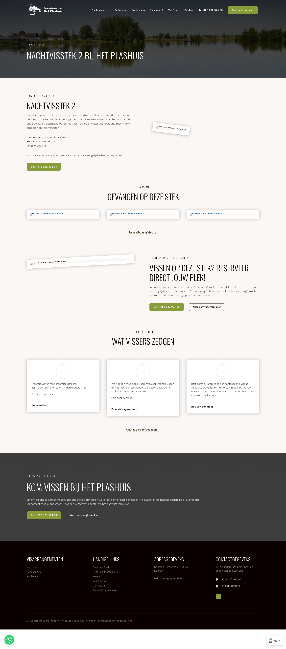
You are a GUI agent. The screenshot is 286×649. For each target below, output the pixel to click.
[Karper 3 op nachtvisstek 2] (223, 213)
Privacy (64, 620)
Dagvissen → (34, 571)
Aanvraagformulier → (104, 590)
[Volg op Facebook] (218, 596)
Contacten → (100, 585)
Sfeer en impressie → (105, 571)
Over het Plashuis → (104, 567)
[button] (9, 640)
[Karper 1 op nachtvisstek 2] (63, 213)
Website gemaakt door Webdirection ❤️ (111, 620)
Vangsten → (99, 581)
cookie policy (79, 620)
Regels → (98, 576)
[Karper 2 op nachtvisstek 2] (143, 213)
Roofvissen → (35, 576)
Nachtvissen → (35, 567)
